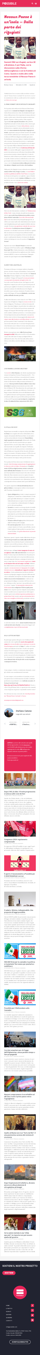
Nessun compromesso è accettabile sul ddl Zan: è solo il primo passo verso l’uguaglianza (19, 1096)
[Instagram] (32, 1310)
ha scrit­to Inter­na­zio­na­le (26, 217)
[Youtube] (32, 1320)
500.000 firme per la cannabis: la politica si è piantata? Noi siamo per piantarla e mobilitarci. (19, 964)
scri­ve (9, 373)
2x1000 (13, 747)
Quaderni (32, 85)
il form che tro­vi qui (11, 100)
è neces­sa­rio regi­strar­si (24, 561)
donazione (27, 745)
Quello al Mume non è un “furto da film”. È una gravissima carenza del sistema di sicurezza (20, 1135)
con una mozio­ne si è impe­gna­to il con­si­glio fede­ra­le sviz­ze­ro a (20, 570)
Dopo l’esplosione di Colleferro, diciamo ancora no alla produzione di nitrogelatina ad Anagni (19, 1185)
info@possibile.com (11, 1327)
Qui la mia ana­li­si (22, 182)
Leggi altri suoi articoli (23, 714)
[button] (32, 3)
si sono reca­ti (27, 302)
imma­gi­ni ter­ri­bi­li (9, 334)
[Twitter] (32, 1315)
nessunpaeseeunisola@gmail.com (13, 700)
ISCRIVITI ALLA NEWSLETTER (19, 765)
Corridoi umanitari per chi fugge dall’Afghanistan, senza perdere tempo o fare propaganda (19, 1052)
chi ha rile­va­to (25, 126)
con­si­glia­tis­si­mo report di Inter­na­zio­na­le (16, 627)
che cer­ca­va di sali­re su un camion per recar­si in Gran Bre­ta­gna (19, 644)
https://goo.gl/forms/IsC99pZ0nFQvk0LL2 (17, 685)
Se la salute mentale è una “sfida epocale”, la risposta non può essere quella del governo (18, 1235)
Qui (5, 219)
